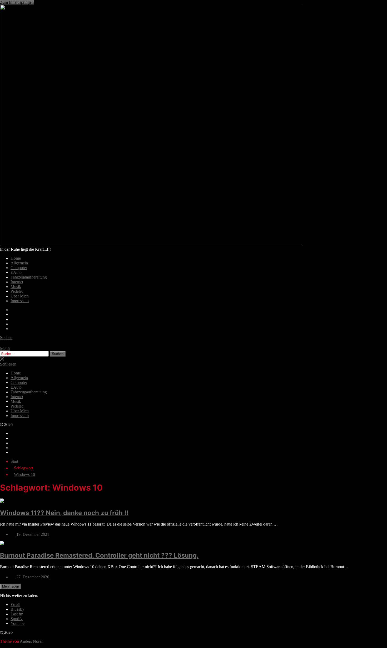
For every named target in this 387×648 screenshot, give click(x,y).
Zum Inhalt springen (17, 2)
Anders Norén (31, 641)
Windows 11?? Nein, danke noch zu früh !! (64, 513)
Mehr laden (10, 586)
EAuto (16, 272)
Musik (16, 286)
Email (15, 604)
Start (14, 461)
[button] (193, 348)
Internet (17, 282)
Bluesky (17, 609)
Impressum (20, 301)
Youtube (17, 623)
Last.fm (17, 614)
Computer (19, 267)
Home (16, 258)
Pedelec (17, 291)
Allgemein (19, 263)
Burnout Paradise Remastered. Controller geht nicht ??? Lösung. (99, 555)
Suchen (57, 354)
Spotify (17, 618)
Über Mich (20, 296)
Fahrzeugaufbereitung (29, 277)
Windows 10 (24, 474)
